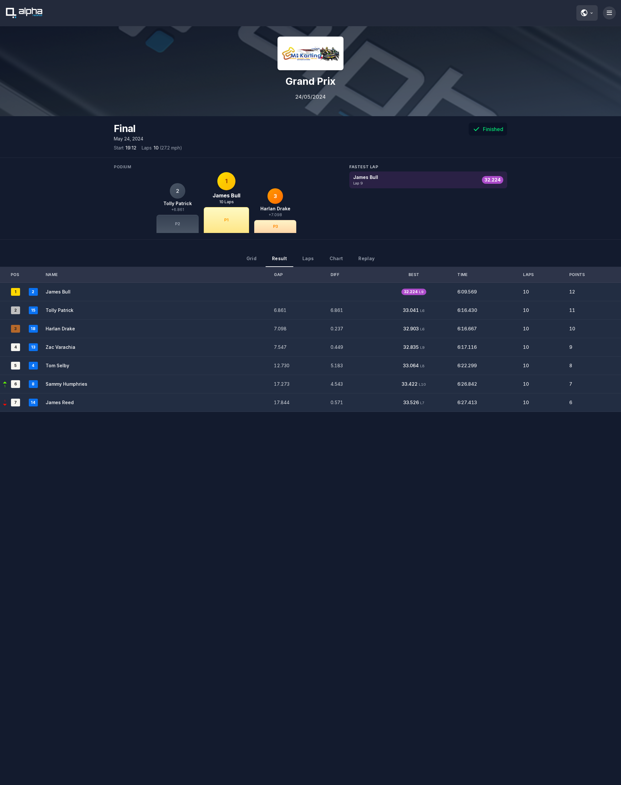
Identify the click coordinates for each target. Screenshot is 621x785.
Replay (366, 258)
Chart (336, 258)
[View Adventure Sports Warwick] (310, 53)
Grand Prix (310, 81)
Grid (251, 258)
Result (279, 258)
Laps (308, 258)
